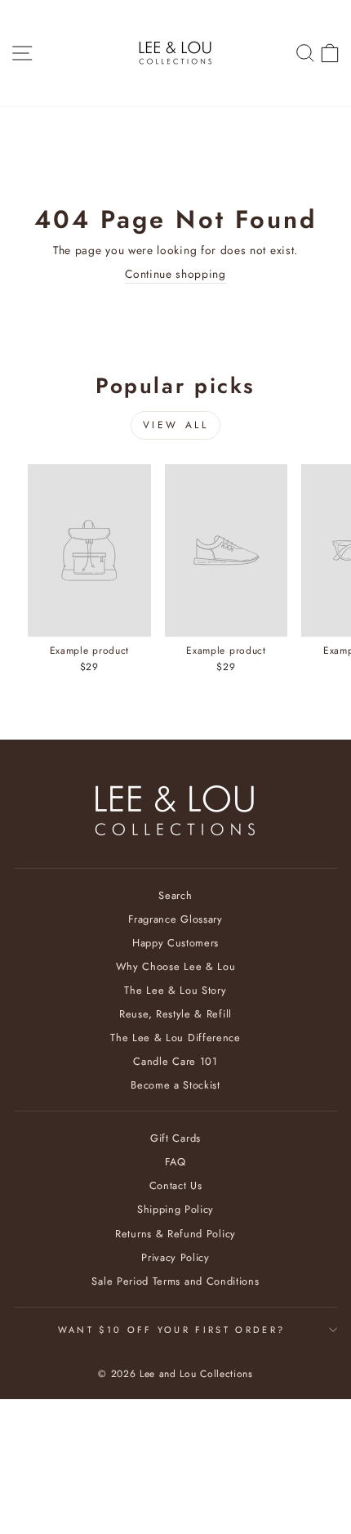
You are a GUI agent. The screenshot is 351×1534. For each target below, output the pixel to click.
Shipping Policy (175, 1209)
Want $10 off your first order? (171, 1329)
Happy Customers (175, 942)
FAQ (175, 1162)
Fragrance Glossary (175, 919)
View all (176, 425)
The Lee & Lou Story (175, 990)
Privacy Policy (175, 1257)
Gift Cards (175, 1138)
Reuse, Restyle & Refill (175, 1014)
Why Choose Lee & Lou (176, 966)
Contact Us (175, 1185)
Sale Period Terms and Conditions (175, 1281)
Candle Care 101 (175, 1061)
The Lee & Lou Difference (175, 1037)
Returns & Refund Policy (175, 1233)
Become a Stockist (175, 1085)
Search (175, 895)
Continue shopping (175, 274)
